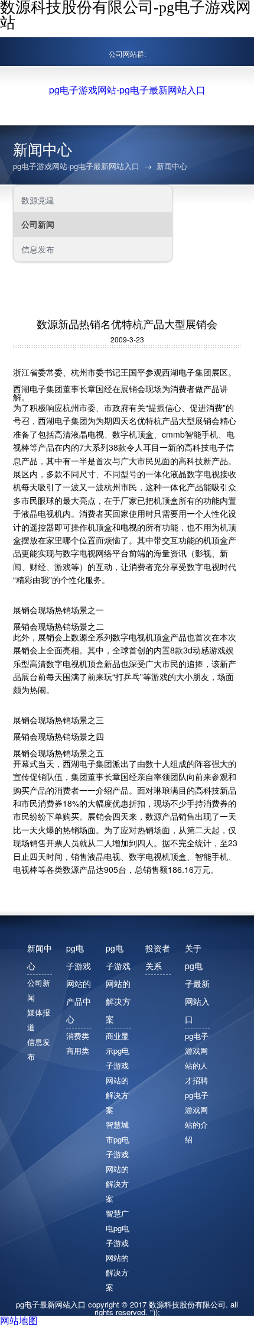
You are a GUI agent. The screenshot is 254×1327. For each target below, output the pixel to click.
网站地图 (19, 1320)
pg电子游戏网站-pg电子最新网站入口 (127, 90)
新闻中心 (172, 166)
